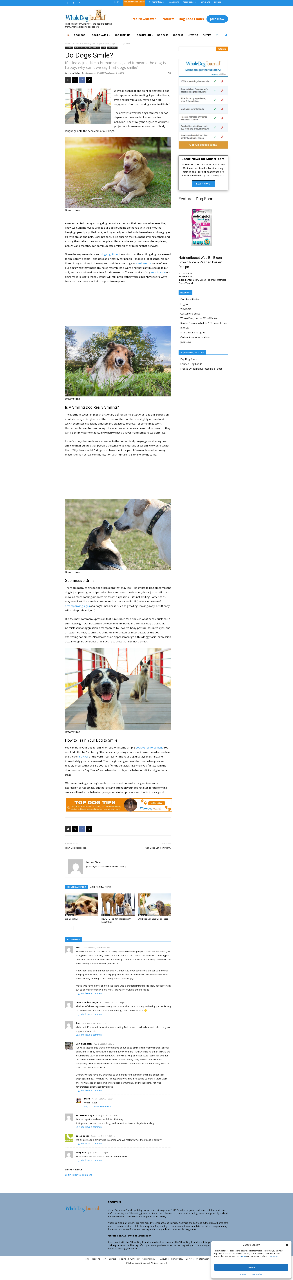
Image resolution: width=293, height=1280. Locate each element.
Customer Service (190, 313)
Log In (184, 304)
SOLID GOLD (185, 273)
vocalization (158, 272)
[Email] (75, 80)
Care (103, 48)
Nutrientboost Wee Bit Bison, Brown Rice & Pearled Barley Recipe (200, 262)
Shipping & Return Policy (129, 1259)
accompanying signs (77, 606)
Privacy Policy (273, 1256)
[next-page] (72, 928)
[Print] (68, 80)
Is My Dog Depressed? (76, 847)
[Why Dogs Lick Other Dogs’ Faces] (154, 904)
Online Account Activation (195, 337)
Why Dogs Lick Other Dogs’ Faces (153, 919)
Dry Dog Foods (188, 359)
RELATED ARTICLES (76, 887)
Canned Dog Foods (191, 364)
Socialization (112, 48)
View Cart (185, 309)
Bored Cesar (82, 1135)
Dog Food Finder (189, 299)
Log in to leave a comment (89, 993)
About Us (164, 1259)
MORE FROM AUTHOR (100, 887)
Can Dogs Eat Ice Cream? (158, 847)
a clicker (83, 756)
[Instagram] (73, 3)
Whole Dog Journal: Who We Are (198, 318)
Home (67, 43)
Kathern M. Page (85, 1115)
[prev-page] (67, 928)
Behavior (77, 43)
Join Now (185, 342)
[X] (79, 3)
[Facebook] (67, 3)
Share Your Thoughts (192, 332)
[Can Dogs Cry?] (81, 904)
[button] (286, 1244)
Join (104, 1259)
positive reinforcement (149, 747)
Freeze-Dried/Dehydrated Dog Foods (201, 368)
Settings (242, 1274)
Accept (251, 1267)
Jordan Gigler (74, 73)
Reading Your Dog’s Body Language (99, 43)
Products (96, 1259)
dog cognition (109, 254)
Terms (243, 1256)
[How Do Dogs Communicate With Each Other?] (118, 904)
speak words (143, 263)
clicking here (115, 1245)
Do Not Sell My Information (197, 1259)
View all (189, 283)
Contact (112, 1259)
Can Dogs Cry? (71, 919)
